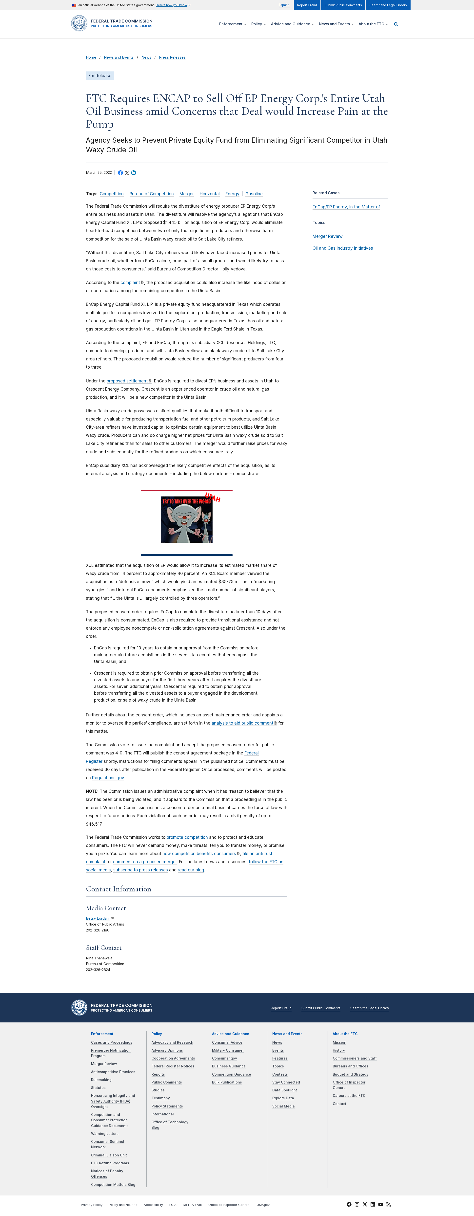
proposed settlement (127, 380)
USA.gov (263, 1205)
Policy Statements (167, 1106)
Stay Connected (286, 1082)
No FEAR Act (192, 1205)
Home (91, 57)
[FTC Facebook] (349, 1205)
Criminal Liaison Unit (109, 1155)
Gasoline (254, 193)
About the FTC (345, 1034)
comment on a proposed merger (145, 861)
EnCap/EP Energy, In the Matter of (346, 206)
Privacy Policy (91, 1205)
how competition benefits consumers (199, 853)
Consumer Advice (227, 1042)
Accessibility (153, 1205)
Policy (157, 1034)
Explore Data (283, 1098)
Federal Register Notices (173, 1066)
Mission (339, 1042)
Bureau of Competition (152, 193)
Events (278, 1050)
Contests (280, 1074)
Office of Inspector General (229, 1205)
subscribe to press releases (140, 869)
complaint (130, 282)
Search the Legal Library (388, 5)
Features (280, 1058)
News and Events (119, 57)
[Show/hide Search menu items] (396, 24)
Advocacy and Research (172, 1042)
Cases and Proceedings (111, 1042)
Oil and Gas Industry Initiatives (343, 248)
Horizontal (210, 193)
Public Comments (167, 1082)
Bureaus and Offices (350, 1066)
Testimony (161, 1098)
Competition (112, 193)
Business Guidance (229, 1066)
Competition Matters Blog (113, 1185)
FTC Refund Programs (110, 1163)
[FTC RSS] (388, 1205)
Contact (339, 1104)
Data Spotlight (284, 1090)
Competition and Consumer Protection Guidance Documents (110, 1120)
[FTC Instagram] (357, 1205)
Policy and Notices (123, 1205)
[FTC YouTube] (380, 1205)
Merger (186, 193)
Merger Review (328, 236)
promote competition (187, 837)
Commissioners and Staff (355, 1058)
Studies (158, 1090)
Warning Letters (104, 1134)
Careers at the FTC (349, 1096)
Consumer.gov (224, 1058)
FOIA (173, 1205)
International (163, 1114)
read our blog (191, 869)
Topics (278, 1066)
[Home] (113, 28)
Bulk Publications (227, 1082)
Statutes (98, 1088)
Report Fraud (307, 5)
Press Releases (172, 57)
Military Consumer (228, 1050)
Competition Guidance (231, 1074)
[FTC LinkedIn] (372, 1205)
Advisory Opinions (167, 1050)
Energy (232, 193)
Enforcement (102, 1034)
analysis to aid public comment (242, 723)
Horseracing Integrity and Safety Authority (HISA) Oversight (113, 1101)
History (339, 1050)
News (146, 57)
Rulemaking (101, 1080)
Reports (158, 1074)
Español (284, 5)
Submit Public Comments (343, 5)
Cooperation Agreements (173, 1058)
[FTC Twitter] (364, 1204)
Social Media (283, 1106)
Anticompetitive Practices (113, 1072)
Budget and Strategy (350, 1074)
